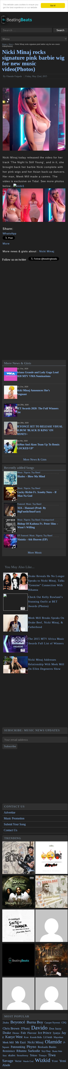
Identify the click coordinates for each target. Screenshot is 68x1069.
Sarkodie (34, 1051)
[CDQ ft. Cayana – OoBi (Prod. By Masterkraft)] (51, 858)
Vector (18, 1061)
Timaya (42, 1055)
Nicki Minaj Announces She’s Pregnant (33, 392)
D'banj (25, 1028)
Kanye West (13, 1037)
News (11, 44)
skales (11, 1055)
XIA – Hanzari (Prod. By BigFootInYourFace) (31, 510)
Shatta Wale (57, 1051)
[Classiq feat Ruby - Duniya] (18, 994)
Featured (21, 504)
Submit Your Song (15, 824)
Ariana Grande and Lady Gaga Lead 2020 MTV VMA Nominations (37, 374)
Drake (7, 1033)
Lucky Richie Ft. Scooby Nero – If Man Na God (36, 494)
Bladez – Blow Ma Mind (31, 476)
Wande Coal (28, 1061)
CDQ (63, 1022)
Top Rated (35, 472)
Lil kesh (47, 1037)
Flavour (31, 1032)
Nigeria (27, 472)
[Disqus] (34, 308)
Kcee (26, 1037)
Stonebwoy (22, 1055)
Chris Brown (11, 1028)
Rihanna (21, 1050)
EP (18, 535)
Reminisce (9, 1050)
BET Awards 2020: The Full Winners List (37, 410)
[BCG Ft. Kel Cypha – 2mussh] (51, 960)
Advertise (9, 812)
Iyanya (56, 1032)
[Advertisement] (35, 701)
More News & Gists (34, 459)
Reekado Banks (47, 1046)
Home (4, 44)
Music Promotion (14, 818)
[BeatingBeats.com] (18, 24)
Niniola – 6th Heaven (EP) (32, 539)
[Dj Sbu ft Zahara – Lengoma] (18, 960)
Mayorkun (58, 1037)
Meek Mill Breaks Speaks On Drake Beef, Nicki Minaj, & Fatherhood (46, 623)
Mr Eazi (20, 1042)
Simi (5, 1055)
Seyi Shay (46, 1051)
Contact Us (10, 830)
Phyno (31, 1047)
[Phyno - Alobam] (51, 994)
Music (20, 472)
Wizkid (42, 1060)
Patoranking (18, 1046)
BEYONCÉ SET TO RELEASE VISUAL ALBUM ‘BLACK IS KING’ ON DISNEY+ (39, 430)
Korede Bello (36, 1037)
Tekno (33, 1055)
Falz (23, 1033)
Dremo (15, 1033)
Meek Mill (8, 1042)
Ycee (55, 1061)
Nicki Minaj (46, 251)
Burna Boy (35, 1022)
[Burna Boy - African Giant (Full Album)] (51, 892)
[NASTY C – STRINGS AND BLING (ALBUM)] (18, 858)
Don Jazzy (55, 1028)
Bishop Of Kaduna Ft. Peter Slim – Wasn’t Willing (37, 525)
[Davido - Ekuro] (51, 926)
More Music (35, 552)
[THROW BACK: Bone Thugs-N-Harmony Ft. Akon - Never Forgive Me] (18, 892)
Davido (39, 1028)
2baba (6, 1022)
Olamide (53, 1041)
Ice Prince (44, 1033)
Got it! (53, 5)
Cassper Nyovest (52, 1023)
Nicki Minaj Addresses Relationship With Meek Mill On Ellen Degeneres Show (46, 664)
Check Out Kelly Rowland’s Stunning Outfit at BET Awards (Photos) (45, 602)
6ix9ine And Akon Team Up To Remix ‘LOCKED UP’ (38, 446)
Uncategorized (47, 520)
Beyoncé (17, 1022)
